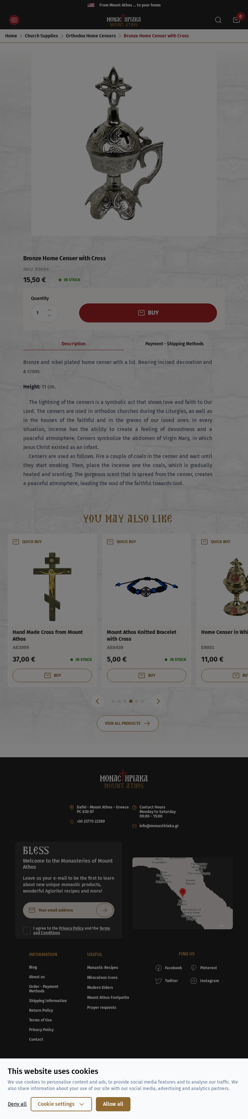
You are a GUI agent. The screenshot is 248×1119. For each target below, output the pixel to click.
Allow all (113, 1104)
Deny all (17, 1104)
